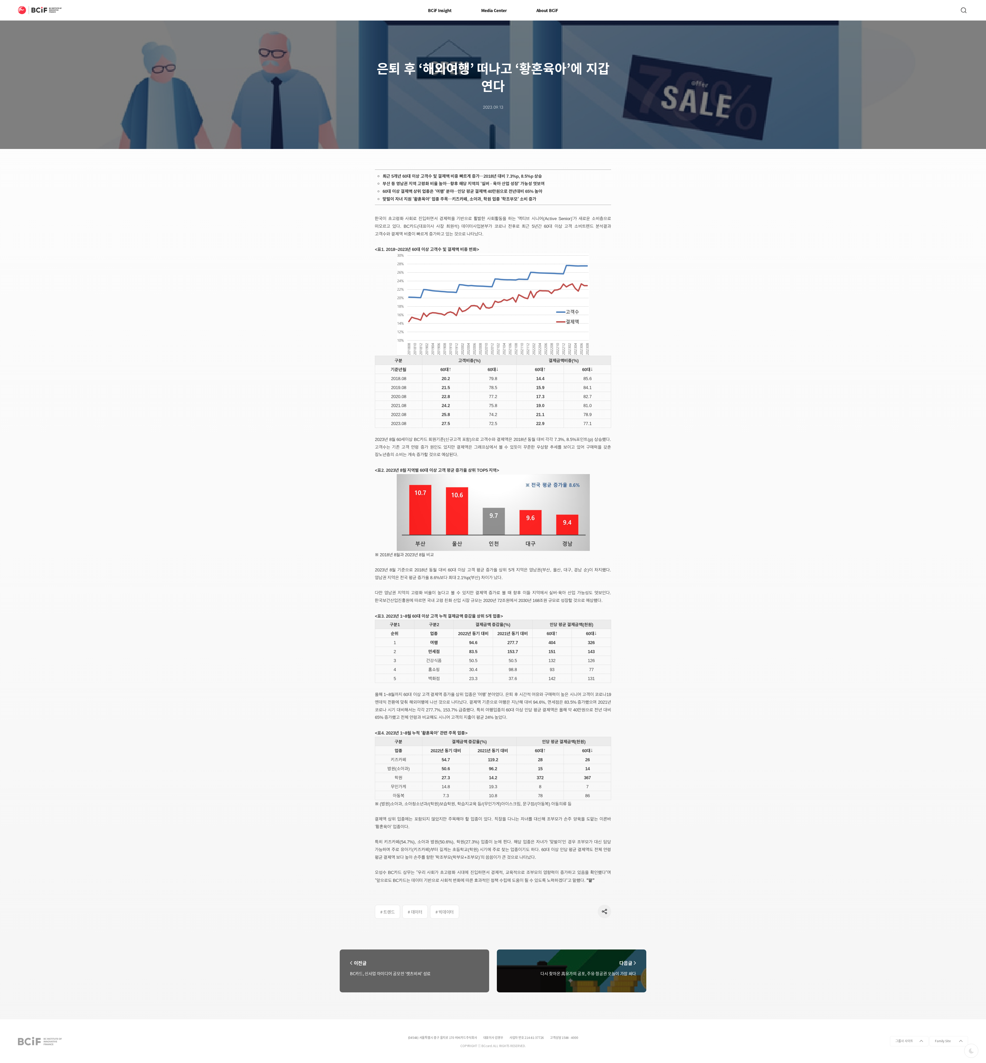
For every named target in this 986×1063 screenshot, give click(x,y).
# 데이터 (415, 912)
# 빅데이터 (444, 912)
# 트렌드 (387, 912)
